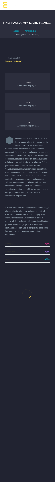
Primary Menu (49, 5)
